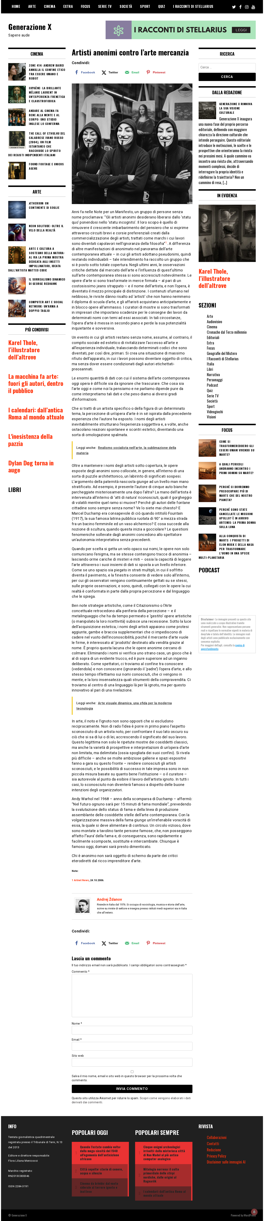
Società (126, 6)
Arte (32, 6)
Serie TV (105, 6)
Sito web (78, 1055)
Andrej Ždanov (109, 899)
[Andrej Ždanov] (82, 913)
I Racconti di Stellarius (193, 6)
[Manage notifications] (254, 1212)
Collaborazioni (216, 1137)
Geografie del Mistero (222, 353)
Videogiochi (215, 411)
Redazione (214, 1149)
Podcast (212, 385)
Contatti (213, 1143)
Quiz (161, 6)
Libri (210, 369)
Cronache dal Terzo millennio (227, 332)
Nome (77, 1023)
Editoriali (213, 337)
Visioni (211, 416)
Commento (81, 971)
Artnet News (81, 880)
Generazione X (30, 26)
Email (77, 1039)
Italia (210, 363)
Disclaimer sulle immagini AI (226, 1162)
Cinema (49, 6)
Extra (68, 6)
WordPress (250, 1215)
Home (16, 6)
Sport (145, 6)
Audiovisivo (214, 321)
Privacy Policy (216, 1156)
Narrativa (213, 374)
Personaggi (215, 379)
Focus (85, 6)
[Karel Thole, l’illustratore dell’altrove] (227, 234)
